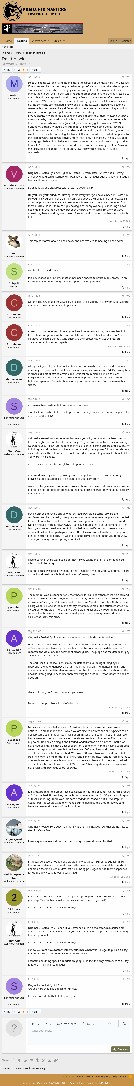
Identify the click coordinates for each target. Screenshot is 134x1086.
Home (8, 40)
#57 (128, 855)
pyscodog (9, 63)
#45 (128, 295)
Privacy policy (103, 1076)
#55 (128, 785)
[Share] (123, 77)
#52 (128, 588)
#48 (128, 399)
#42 (128, 166)
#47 (128, 360)
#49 (128, 432)
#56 (128, 820)
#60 (128, 979)
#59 (128, 922)
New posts (7, 46)
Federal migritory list (74, 953)
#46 (128, 325)
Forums (22, 40)
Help (115, 1076)
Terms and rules (85, 1076)
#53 (128, 631)
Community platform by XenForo (51, 1083)
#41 (128, 76)
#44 (128, 264)
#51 (128, 553)
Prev (8, 69)
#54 (128, 721)
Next (34, 69)
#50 (128, 507)
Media (57, 40)
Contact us (69, 1076)
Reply (127, 158)
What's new (39, 40)
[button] (48, 41)
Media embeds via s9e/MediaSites (96, 1083)
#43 (128, 234)
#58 (128, 890)
